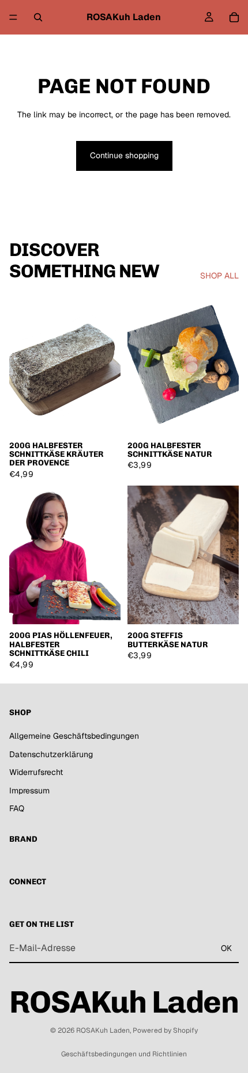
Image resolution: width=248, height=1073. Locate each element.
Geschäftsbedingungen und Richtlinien (124, 1054)
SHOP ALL (219, 275)
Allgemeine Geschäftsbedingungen (74, 736)
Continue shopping (124, 155)
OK (226, 948)
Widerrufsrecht (36, 772)
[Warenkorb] (234, 17)
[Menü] (13, 17)
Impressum (29, 790)
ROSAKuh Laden (103, 1030)
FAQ (16, 809)
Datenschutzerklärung (51, 754)
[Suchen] (38, 17)
